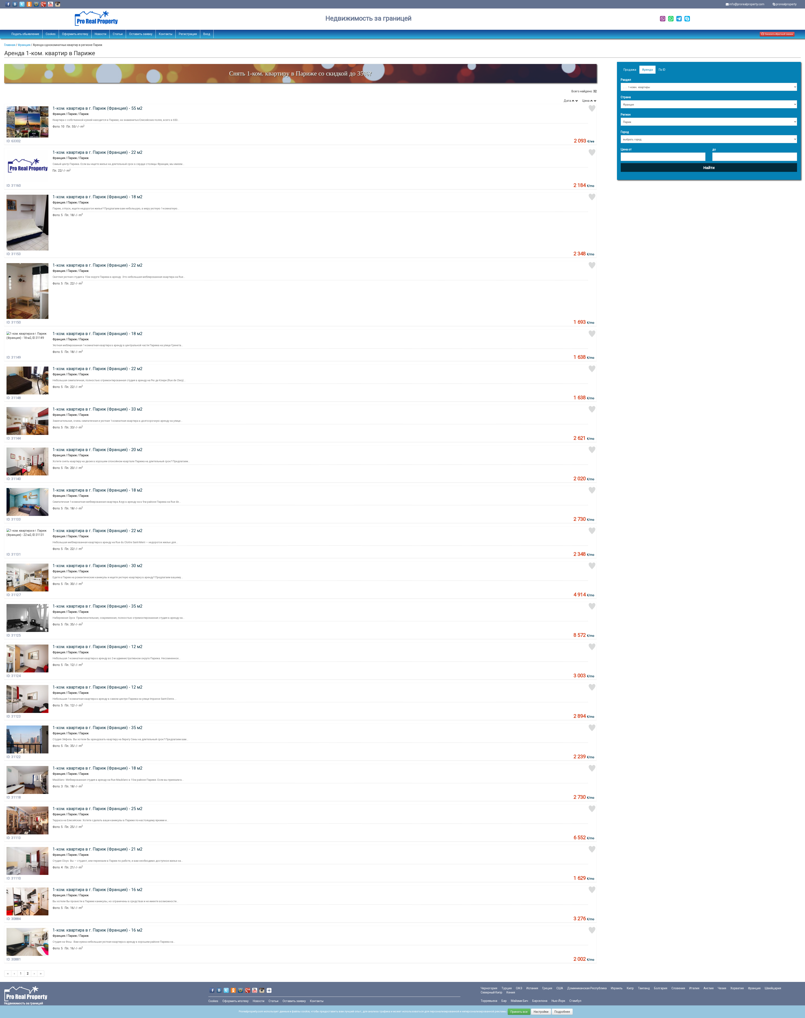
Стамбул (575, 1000)
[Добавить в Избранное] (592, 108)
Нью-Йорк (558, 1000)
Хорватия (737, 988)
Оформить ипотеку (75, 34)
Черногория (489, 988)
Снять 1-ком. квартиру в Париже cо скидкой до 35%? (300, 73)
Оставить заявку (140, 34)
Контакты (165, 34)
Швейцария (773, 988)
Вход (206, 34)
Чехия (722, 988)
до (714, 149)
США (559, 988)
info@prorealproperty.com (746, 4)
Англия (709, 988)
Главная (9, 45)
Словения (678, 988)
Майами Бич (519, 1000)
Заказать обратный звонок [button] (778, 34)
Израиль (617, 988)
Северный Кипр (491, 992)
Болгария (660, 988)
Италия (694, 988)
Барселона (539, 1000)
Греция (547, 988)
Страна (626, 97)
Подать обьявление (25, 34)
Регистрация (188, 34)
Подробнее (562, 1011)
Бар (504, 1000)
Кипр (630, 988)
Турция (506, 988)
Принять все (519, 1011)
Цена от (626, 149)
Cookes (51, 34)
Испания (532, 988)
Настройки (541, 1011)
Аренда (647, 69)
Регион (626, 114)
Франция (24, 45)
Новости (100, 34)
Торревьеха (489, 1000)
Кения (510, 992)
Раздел (626, 79)
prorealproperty (786, 4)
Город (625, 132)
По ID (662, 69)
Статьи (118, 34)
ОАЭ (519, 988)
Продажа (629, 69)
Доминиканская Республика (587, 988)
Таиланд (644, 988)
